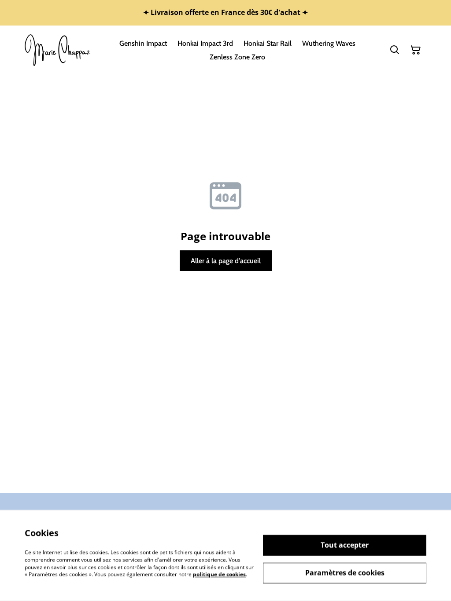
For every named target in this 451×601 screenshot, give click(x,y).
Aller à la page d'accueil (226, 261)
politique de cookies (219, 574)
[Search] (394, 50)
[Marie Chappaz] (58, 50)
